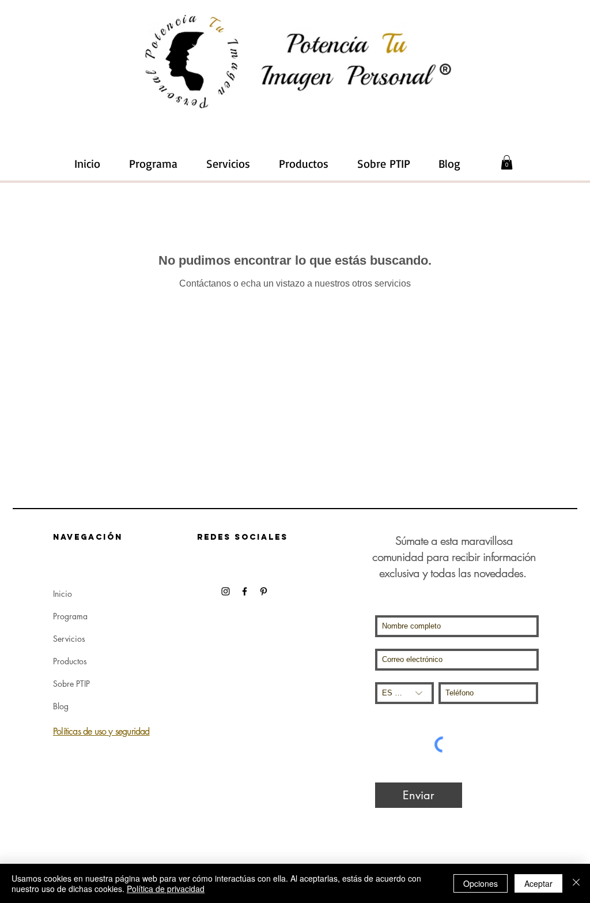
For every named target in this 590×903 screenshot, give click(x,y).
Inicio (62, 593)
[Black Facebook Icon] (244, 591)
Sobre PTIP (71, 683)
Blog (61, 706)
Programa (70, 616)
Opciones (480, 883)
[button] (228, 163)
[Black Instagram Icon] (225, 591)
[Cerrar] (576, 883)
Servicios (69, 638)
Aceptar (538, 883)
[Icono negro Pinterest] (263, 591)
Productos (70, 661)
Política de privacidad (166, 888)
